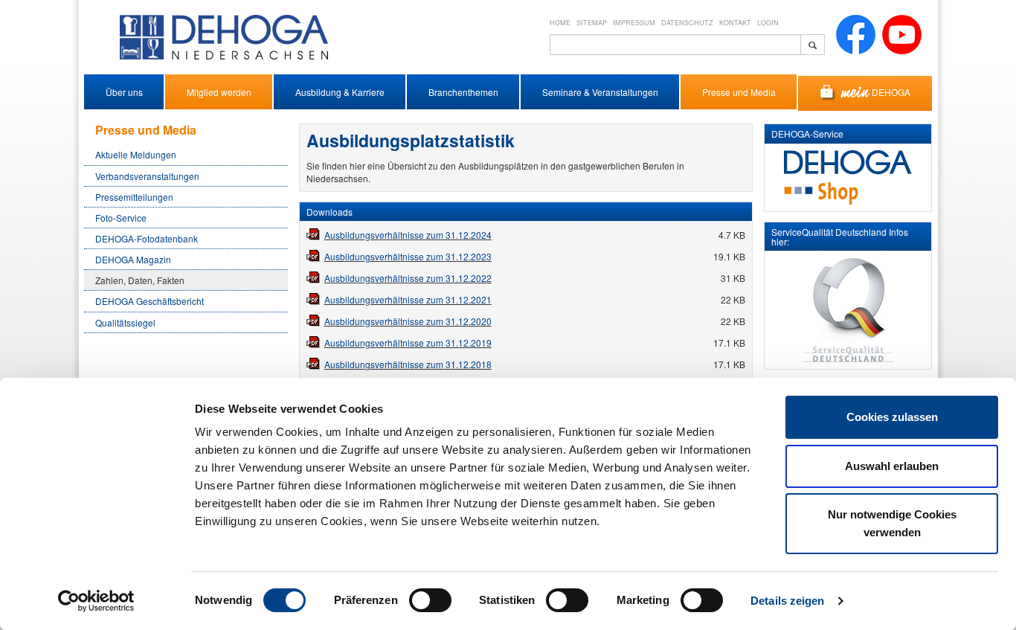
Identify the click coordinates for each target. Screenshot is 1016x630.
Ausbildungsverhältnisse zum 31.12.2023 (408, 256)
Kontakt (735, 23)
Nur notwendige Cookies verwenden (892, 523)
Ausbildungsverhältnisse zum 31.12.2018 (408, 364)
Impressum (634, 23)
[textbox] (675, 44)
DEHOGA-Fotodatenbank (146, 238)
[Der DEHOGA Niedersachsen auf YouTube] (902, 33)
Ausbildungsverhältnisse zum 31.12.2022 (408, 277)
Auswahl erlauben (892, 466)
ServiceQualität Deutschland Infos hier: (839, 236)
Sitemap (591, 23)
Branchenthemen (463, 92)
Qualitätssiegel (125, 322)
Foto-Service (121, 217)
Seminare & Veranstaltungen (600, 92)
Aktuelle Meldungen (135, 154)
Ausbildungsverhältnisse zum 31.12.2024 (408, 234)
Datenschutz (687, 23)
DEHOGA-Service (807, 133)
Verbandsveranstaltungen (147, 176)
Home (560, 23)
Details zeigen (787, 600)
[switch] (430, 600)
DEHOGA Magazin (133, 259)
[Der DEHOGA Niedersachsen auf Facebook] (855, 33)
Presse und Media (739, 92)
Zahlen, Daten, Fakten (139, 280)
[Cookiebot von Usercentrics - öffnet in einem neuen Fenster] (96, 601)
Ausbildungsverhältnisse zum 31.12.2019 (408, 342)
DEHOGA (891, 92)
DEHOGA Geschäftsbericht (149, 301)
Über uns (124, 92)
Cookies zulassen (892, 417)
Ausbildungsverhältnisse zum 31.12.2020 (408, 321)
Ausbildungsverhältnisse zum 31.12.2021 (408, 299)
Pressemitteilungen (134, 196)
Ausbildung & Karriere (340, 92)
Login (768, 23)
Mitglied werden (219, 92)
